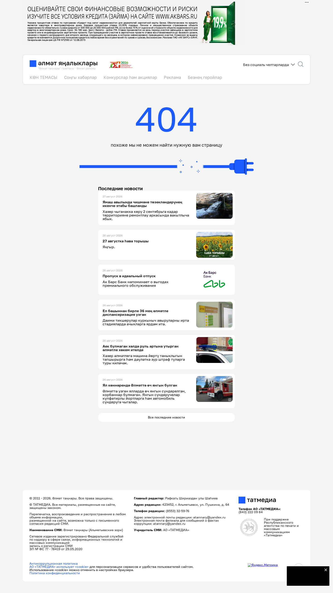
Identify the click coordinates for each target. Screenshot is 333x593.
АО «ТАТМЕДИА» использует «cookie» (59, 567)
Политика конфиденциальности (54, 573)
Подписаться (305, 579)
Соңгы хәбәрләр (80, 77)
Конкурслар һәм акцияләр (130, 77)
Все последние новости (166, 417)
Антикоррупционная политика (53, 563)
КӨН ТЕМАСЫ (43, 77)
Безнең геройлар (205, 77)
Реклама (172, 77)
